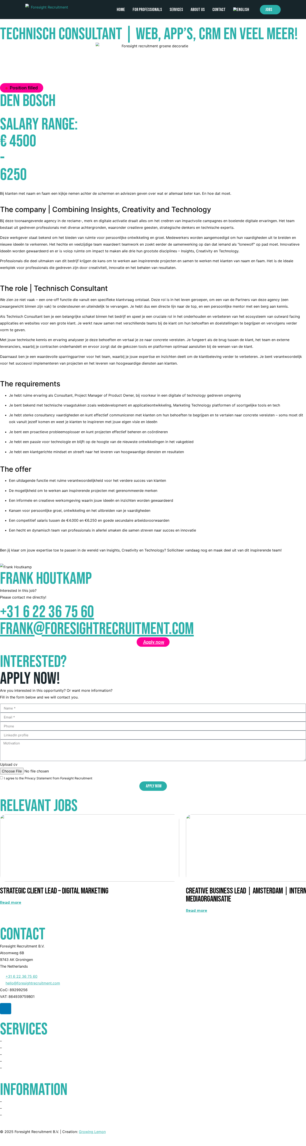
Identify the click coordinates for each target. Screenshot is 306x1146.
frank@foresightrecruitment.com (97, 629)
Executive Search (17, 1054)
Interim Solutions (17, 1061)
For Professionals (17, 1041)
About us (198, 9)
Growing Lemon (92, 1131)
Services (176, 9)
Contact (219, 9)
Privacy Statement (18, 1115)
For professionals (147, 9)
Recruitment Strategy (21, 1068)
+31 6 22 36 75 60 (47, 612)
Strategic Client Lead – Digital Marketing (54, 891)
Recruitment (13, 1048)
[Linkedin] (5, 1008)
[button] (21, 88)
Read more (10, 902)
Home (121, 9)
